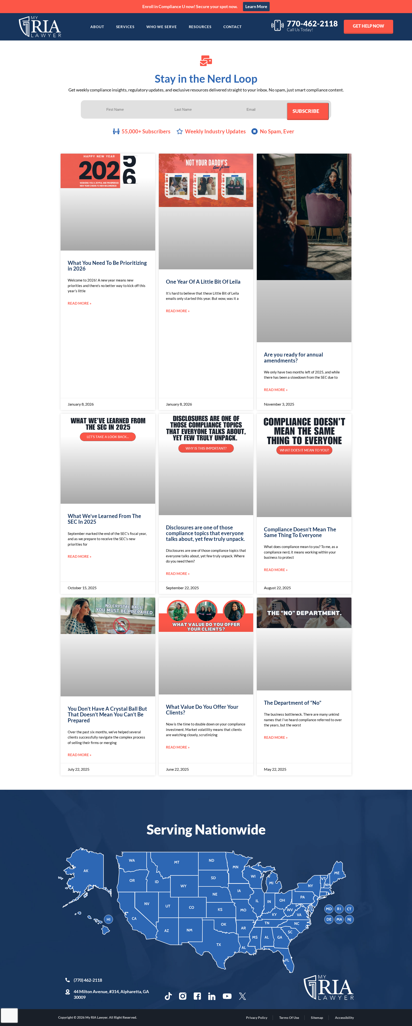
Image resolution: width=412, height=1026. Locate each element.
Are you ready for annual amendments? (293, 357)
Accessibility (344, 1018)
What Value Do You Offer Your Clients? (202, 710)
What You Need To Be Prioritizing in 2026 (107, 266)
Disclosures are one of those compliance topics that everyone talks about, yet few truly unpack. (205, 533)
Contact (232, 27)
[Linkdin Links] (212, 996)
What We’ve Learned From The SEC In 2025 (104, 519)
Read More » (79, 303)
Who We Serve (161, 27)
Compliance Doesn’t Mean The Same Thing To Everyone (300, 532)
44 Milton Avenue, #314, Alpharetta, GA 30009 (111, 994)
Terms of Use (289, 1018)
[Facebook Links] (197, 996)
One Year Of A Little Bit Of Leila (203, 281)
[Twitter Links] (243, 996)
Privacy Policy (256, 1018)
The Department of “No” (292, 702)
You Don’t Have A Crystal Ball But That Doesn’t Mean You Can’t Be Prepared (107, 714)
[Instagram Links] (182, 996)
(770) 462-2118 (88, 980)
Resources (200, 27)
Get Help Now (368, 26)
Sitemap (317, 1018)
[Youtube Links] (227, 996)
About (97, 27)
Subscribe (306, 111)
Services (125, 27)
